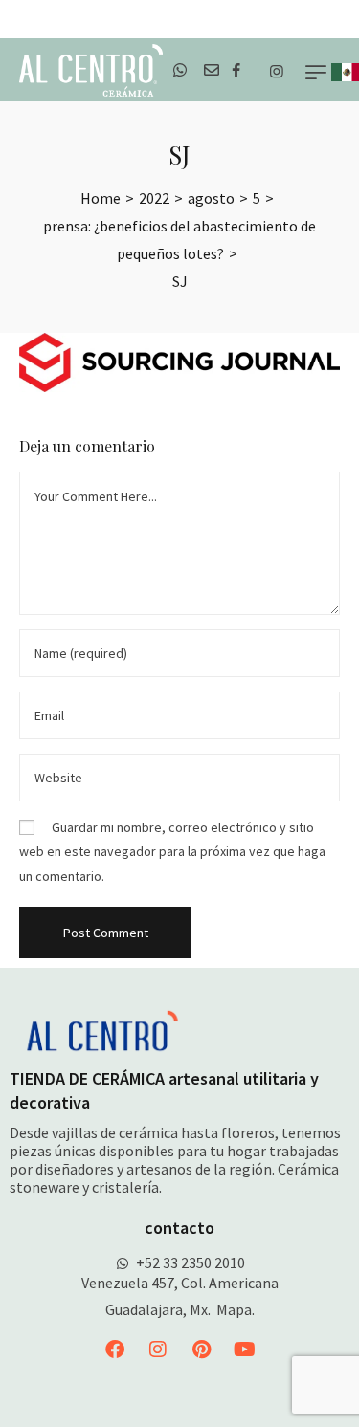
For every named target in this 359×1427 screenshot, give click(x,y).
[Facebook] (115, 1349)
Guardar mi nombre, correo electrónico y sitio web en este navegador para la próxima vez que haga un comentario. (172, 851)
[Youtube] (244, 1349)
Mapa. (235, 1309)
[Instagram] (158, 1349)
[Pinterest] (201, 1349)
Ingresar (327, 19)
